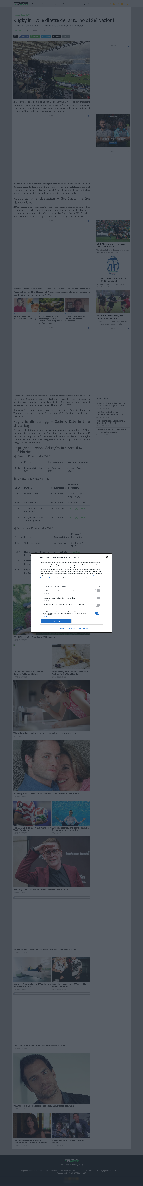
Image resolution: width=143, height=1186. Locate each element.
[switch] (97, 590)
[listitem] (71, 586)
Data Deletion (59, 628)
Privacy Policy (83, 628)
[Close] (108, 558)
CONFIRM (56, 621)
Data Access (71, 628)
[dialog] (71, 593)
